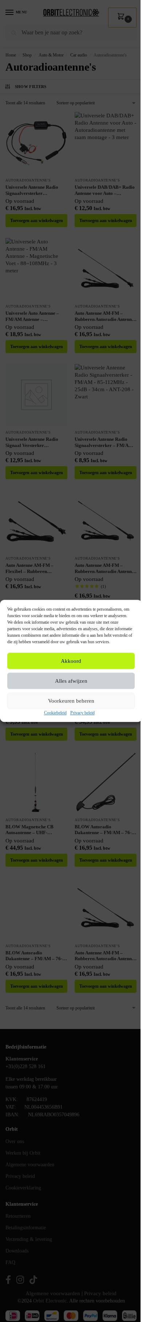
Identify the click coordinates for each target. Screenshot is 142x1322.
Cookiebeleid (55, 713)
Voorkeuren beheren (71, 701)
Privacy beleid (82, 713)
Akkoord (71, 661)
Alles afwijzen (71, 681)
